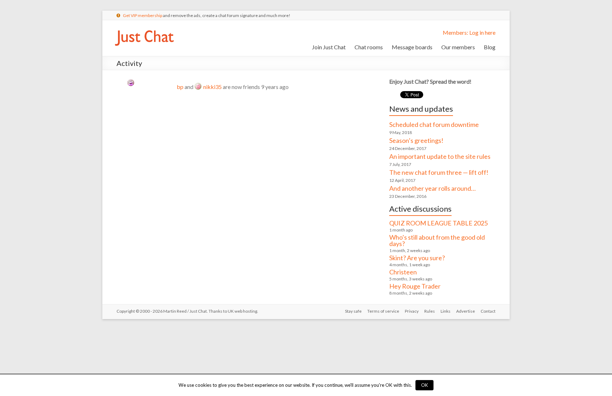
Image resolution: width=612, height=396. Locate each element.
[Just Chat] (144, 29)
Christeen (403, 272)
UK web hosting (242, 311)
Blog (489, 47)
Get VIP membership (142, 15)
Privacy (412, 311)
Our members (458, 47)
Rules (429, 311)
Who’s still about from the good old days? (437, 240)
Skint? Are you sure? (417, 258)
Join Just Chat (329, 47)
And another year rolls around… (432, 188)
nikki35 (212, 86)
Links (445, 311)
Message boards (412, 47)
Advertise (465, 311)
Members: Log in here (469, 32)
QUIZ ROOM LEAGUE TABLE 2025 (438, 223)
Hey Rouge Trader (415, 286)
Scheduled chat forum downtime (434, 124)
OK (424, 385)
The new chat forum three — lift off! (438, 172)
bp (180, 86)
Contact (488, 311)
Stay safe (353, 311)
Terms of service (383, 311)
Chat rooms (369, 47)
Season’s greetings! (416, 140)
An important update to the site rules (440, 156)
